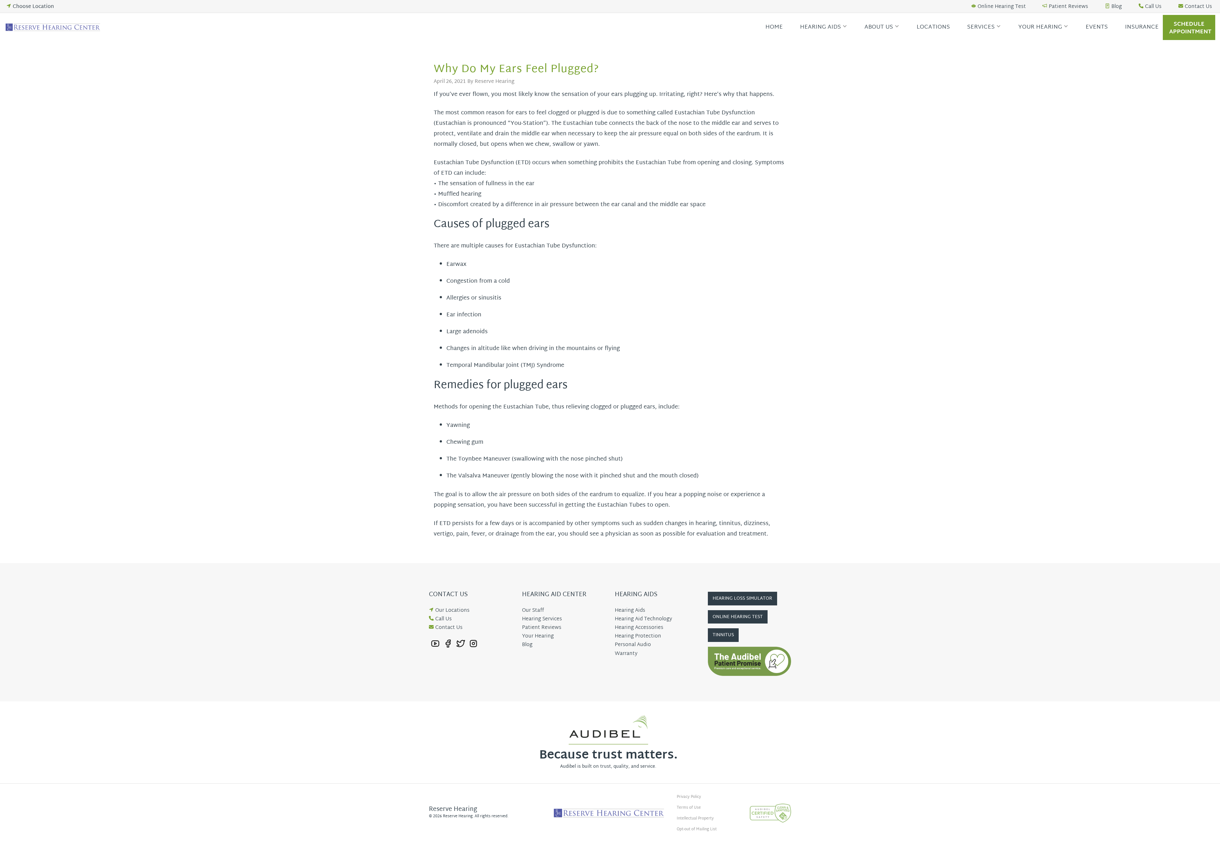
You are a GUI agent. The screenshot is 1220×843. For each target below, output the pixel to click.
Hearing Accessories (639, 628)
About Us (878, 27)
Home (774, 27)
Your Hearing (1040, 27)
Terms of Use (689, 807)
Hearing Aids (820, 27)
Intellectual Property (695, 818)
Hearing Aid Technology (643, 619)
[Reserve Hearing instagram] (473, 643)
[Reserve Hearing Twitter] (460, 643)
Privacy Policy (689, 796)
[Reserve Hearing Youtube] (435, 643)
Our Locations (452, 610)
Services (981, 27)
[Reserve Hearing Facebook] (448, 643)
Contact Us (1198, 6)
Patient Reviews (1068, 6)
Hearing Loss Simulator (742, 599)
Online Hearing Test (1002, 6)
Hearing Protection (638, 636)
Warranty (626, 654)
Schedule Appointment (1190, 28)
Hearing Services (542, 619)
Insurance (1142, 27)
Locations (933, 27)
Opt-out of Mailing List (697, 829)
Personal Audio (633, 645)
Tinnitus (723, 635)
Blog (1116, 6)
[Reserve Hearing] (54, 27)
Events (1097, 27)
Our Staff (533, 610)
